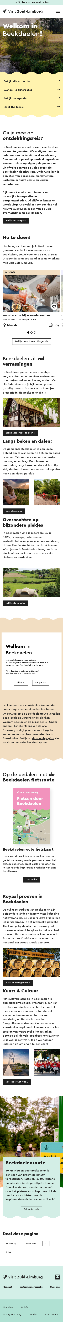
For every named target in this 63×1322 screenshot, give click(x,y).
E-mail (9, 1252)
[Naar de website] (57, 325)
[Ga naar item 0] (28, 332)
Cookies (33, 1314)
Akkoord (21, 683)
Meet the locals (14, 107)
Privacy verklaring (12, 1314)
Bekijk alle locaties (15, 603)
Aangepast (40, 683)
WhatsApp (11, 1243)
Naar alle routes (14, 511)
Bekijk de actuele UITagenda (31, 341)
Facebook (31, 1243)
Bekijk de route (31, 1209)
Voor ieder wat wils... (17, 1082)
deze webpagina (43, 738)
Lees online (31, 879)
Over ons (55, 1287)
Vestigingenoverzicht (31, 1287)
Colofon (25, 1307)
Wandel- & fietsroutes (18, 89)
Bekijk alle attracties (17, 81)
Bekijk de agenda (15, 98)
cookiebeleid (30, 673)
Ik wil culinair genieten (18, 983)
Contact (7, 1287)
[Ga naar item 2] (35, 332)
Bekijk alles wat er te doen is (20, 433)
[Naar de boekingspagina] (50, 325)
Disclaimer (8, 1307)
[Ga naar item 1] (31, 332)
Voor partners (51, 1314)
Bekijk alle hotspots (16, 221)
